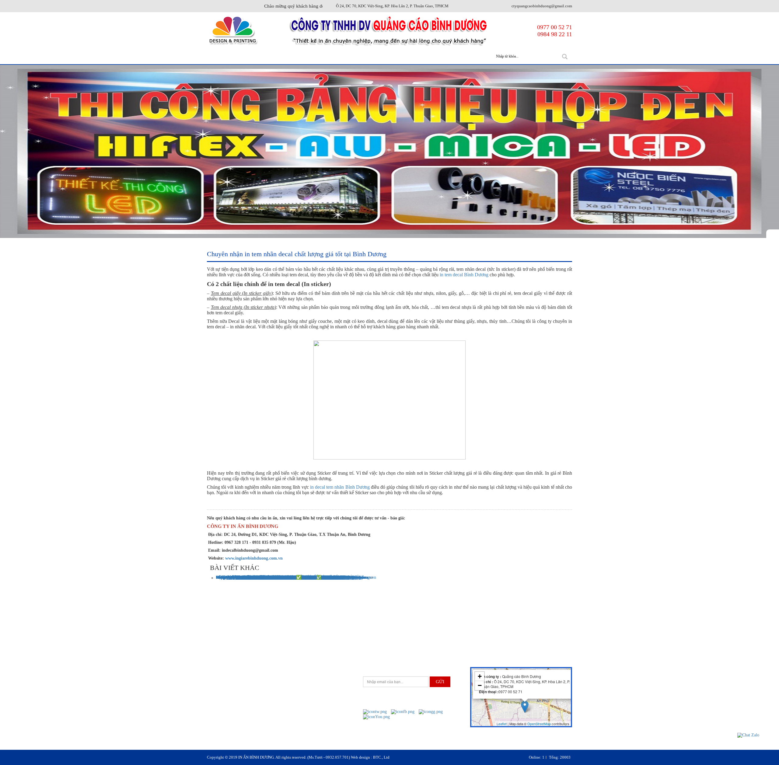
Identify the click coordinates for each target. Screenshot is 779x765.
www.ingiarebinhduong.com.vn (254, 558)
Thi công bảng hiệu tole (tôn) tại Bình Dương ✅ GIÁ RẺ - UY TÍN (275, 577)
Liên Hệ (463, 56)
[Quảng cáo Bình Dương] (232, 30)
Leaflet (502, 723)
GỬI (440, 681)
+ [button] (480, 676)
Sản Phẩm (309, 56)
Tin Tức (429, 56)
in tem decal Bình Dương (464, 274)
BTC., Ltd (381, 757)
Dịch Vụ (345, 56)
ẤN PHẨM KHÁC (387, 56)
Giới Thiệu (269, 56)
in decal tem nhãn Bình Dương (340, 487)
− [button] (480, 685)
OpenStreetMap (539, 723)
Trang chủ (227, 56)
